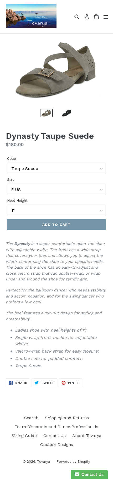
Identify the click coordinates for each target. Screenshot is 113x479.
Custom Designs (56, 444)
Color (12, 158)
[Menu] (106, 16)
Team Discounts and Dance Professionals (56, 426)
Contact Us (54, 435)
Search (31, 417)
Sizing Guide (24, 435)
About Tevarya (86, 435)
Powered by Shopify (73, 462)
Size (10, 179)
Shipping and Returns (67, 417)
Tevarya (43, 462)
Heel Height (17, 200)
